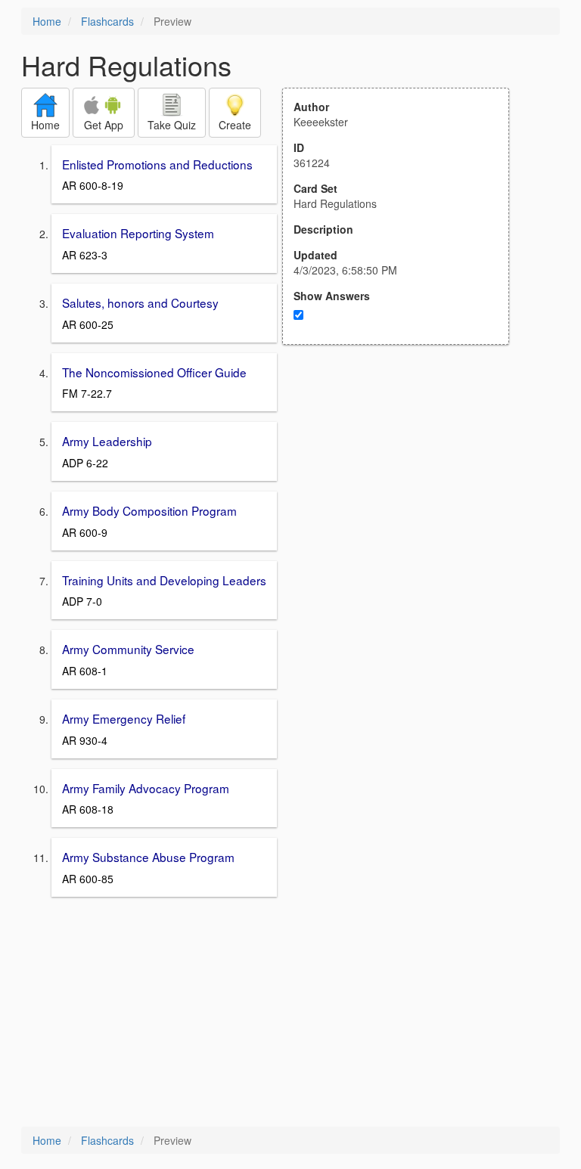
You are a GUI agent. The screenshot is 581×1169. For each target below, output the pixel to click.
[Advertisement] (404, 493)
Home (47, 21)
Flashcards (107, 21)
